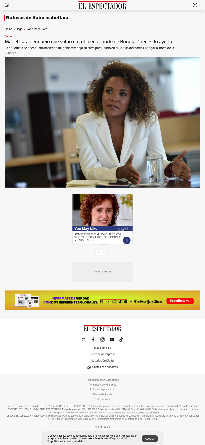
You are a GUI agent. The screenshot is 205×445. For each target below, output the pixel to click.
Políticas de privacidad (102, 389)
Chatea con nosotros (105, 367)
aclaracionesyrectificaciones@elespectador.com (133, 412)
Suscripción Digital (102, 360)
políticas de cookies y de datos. (68, 441)
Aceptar (150, 438)
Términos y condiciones (102, 384)
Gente (8, 36)
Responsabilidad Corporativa (102, 380)
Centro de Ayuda (102, 394)
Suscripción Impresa (102, 354)
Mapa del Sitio (102, 348)
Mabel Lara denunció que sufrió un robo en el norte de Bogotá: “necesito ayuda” (89, 42)
